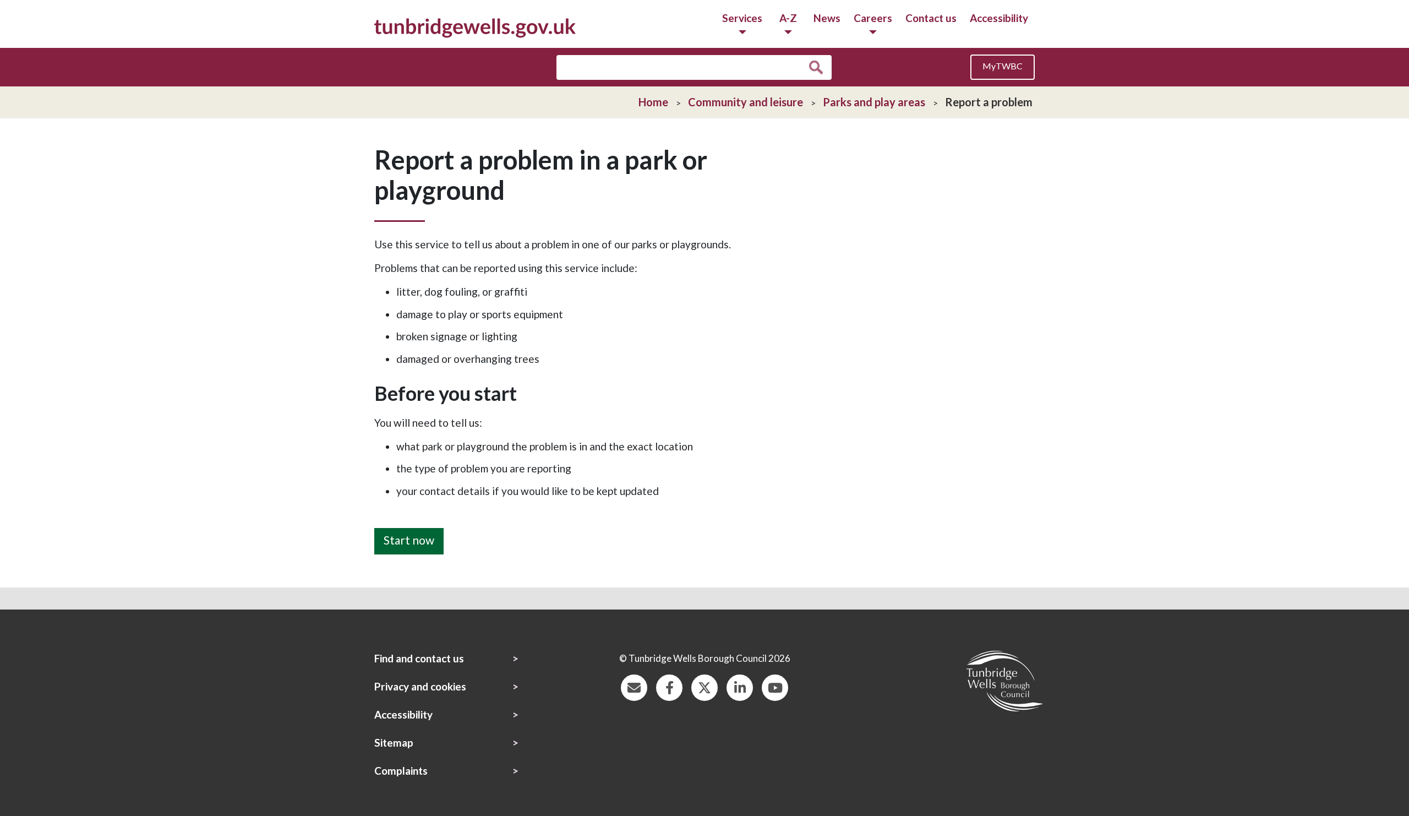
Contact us (931, 18)
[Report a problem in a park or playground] (409, 520)
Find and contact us (419, 658)
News (826, 18)
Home (653, 101)
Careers (873, 18)
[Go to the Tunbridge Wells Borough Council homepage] (475, 26)
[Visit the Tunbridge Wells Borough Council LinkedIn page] (739, 686)
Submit (818, 67)
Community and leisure (745, 101)
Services (742, 18)
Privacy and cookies (420, 686)
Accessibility (999, 18)
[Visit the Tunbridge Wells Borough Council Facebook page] (669, 686)
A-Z (788, 18)
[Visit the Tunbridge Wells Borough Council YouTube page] (774, 686)
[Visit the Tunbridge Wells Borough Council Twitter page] (704, 686)
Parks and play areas (874, 101)
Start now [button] (409, 540)
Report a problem (989, 101)
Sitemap (393, 742)
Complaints (401, 770)
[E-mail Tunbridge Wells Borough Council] (634, 686)
